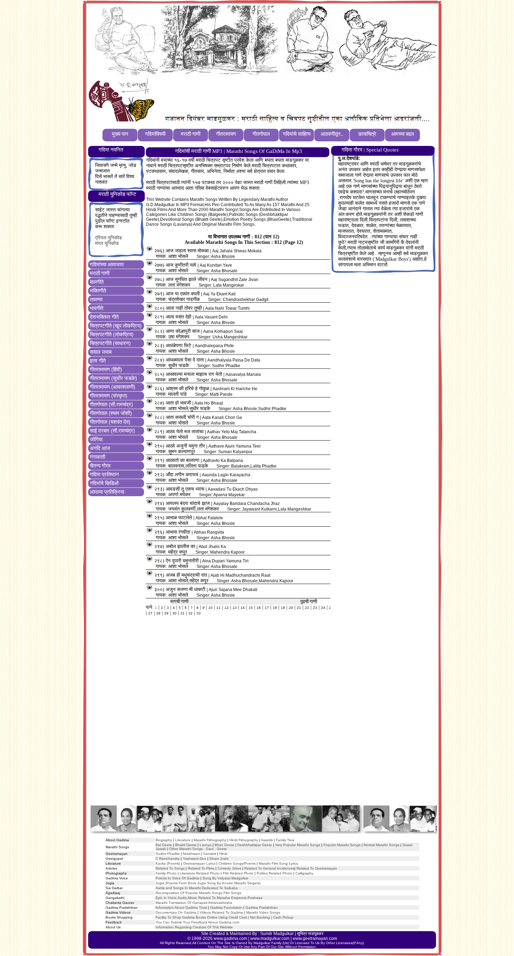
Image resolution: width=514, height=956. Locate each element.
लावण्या (96, 299)
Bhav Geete (225, 845)
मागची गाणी (179, 601)
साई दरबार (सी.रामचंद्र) (112, 431)
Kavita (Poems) (168, 863)
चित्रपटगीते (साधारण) (110, 343)
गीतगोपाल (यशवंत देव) (110, 422)
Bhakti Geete (186, 845)
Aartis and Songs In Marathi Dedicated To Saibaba (197, 888)
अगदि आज (100, 448)
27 (150, 613)
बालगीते (96, 282)
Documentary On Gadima (176, 912)
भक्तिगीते (98, 291)
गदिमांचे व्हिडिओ (104, 483)
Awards (267, 840)
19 (283, 608)
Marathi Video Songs (263, 912)
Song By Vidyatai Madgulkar (225, 878)
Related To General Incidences (269, 868)
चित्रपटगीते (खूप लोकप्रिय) (116, 326)
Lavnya (205, 845)
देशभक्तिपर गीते (104, 317)
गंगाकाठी (97, 457)
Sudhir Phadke (168, 854)
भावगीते (96, 308)
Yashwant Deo (194, 858)
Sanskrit (209, 854)
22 (307, 608)
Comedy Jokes (229, 868)
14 (243, 608)
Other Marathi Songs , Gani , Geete (198, 849)
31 (182, 613)
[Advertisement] (284, 95)
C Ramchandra (168, 858)
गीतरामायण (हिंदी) (106, 369)
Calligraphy (304, 873)
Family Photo (166, 873)
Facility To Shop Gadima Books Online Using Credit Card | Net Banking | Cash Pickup (224, 917)
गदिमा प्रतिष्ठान (104, 474)
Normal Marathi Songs (381, 845)
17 (267, 608)
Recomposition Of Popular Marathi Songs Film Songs (198, 893)
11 (218, 608)
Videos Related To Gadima (221, 912)
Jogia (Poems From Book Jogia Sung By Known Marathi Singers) (208, 883)
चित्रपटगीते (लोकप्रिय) (112, 334)
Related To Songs (170, 868)
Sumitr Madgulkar (277, 933)
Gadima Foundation (226, 907)
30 (174, 613)
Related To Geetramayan (317, 868)
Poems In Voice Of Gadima (177, 878)
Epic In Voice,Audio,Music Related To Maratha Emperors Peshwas (209, 898)
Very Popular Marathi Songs (297, 845)
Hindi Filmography (243, 840)
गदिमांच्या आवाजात (106, 264)
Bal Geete (164, 845)
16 (259, 608)
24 (323, 608)
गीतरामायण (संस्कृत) (108, 396)
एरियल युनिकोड (108, 237)
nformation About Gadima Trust (182, 907)
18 (275, 608)
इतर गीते (98, 361)
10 (210, 608)
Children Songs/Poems (237, 863)
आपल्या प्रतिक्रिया (107, 492)
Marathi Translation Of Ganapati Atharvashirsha (194, 903)
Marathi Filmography (210, 840)
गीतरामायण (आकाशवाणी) (112, 387)
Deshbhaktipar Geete (254, 845)
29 (166, 613)
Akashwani (191, 854)
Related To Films (201, 868)
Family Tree (285, 840)
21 (299, 608)
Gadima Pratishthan (261, 907)
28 (158, 613)
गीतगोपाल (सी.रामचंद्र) (111, 404)
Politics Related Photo (274, 873)
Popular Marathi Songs (341, 845)
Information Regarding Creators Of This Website (194, 927)
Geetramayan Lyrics (199, 863)
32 (190, 613)
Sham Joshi (218, 858)
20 (291, 608)
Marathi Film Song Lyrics (278, 863)
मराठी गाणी (99, 273)
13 (235, 608)
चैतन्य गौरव (100, 466)
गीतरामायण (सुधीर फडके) (113, 378)
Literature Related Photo (200, 873)
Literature (182, 840)
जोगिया (96, 439)
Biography (164, 840)
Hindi (223, 854)
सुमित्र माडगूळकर (310, 933)
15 (251, 608)
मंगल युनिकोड (107, 243)
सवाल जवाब (101, 352)
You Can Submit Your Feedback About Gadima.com (197, 922)
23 (315, 608)
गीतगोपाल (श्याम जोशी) (111, 413)
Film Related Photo (238, 873)
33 (199, 613)
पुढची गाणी (308, 601)
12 (226, 608)
